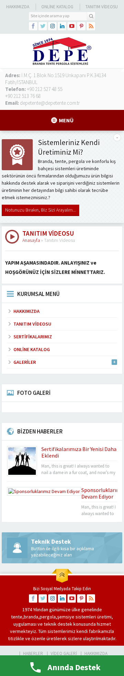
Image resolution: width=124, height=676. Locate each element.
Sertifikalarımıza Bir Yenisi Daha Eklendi (78, 452)
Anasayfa (31, 240)
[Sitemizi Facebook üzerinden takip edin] (33, 26)
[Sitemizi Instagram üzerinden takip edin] (52, 26)
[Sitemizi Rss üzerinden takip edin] (91, 26)
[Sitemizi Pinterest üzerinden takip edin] (81, 26)
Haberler (33, 653)
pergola (48, 617)
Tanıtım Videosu (101, 7)
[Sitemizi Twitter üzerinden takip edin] (43, 26)
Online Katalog (57, 7)
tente (16, 617)
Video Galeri (64, 653)
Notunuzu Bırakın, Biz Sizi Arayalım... (40, 210)
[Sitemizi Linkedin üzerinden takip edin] (62, 26)
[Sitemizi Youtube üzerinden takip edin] (72, 26)
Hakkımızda (17, 7)
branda (31, 617)
